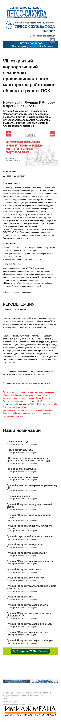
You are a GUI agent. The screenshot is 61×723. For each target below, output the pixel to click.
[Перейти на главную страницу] (30, 24)
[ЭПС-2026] (30, 44)
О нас (6, 699)
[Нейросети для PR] (30, 651)
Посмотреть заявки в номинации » (22, 444)
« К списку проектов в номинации (18, 292)
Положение (38, 374)
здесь (47, 383)
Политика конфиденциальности (18, 705)
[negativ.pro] (16, 681)
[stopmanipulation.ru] (43, 681)
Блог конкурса (10, 702)
